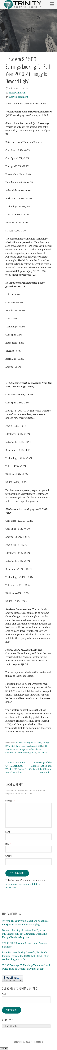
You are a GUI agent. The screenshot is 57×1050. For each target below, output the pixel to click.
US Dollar (42, 753)
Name (8, 831)
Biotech (19, 743)
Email (8, 844)
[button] (53, 4)
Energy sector (22, 746)
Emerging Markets (32, 743)
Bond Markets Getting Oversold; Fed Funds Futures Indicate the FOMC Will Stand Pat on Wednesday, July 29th (25, 956)
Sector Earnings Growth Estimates (26, 749)
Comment (10, 800)
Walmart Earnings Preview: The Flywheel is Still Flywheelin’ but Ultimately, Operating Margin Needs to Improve (25, 934)
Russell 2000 (36, 746)
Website (8, 856)
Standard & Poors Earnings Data (20, 753)
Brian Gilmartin (17, 92)
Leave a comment (18, 97)
